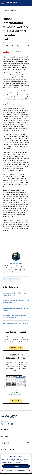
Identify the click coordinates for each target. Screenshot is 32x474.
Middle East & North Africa (11, 279)
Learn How (15, 400)
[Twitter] (2, 424)
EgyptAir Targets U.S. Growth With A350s (15, 323)
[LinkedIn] (12, 424)
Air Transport (14, 9)
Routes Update (7, 281)
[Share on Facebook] (23, 46)
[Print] (28, 46)
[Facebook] (5, 424)
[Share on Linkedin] (12, 46)
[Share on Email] (7, 46)
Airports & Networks (11, 10)
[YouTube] (8, 424)
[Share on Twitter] (18, 46)
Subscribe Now (15, 347)
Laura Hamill (6, 51)
